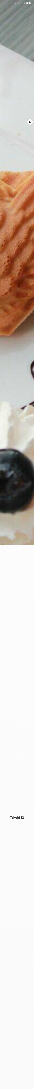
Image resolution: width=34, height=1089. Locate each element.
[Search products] (30, 122)
